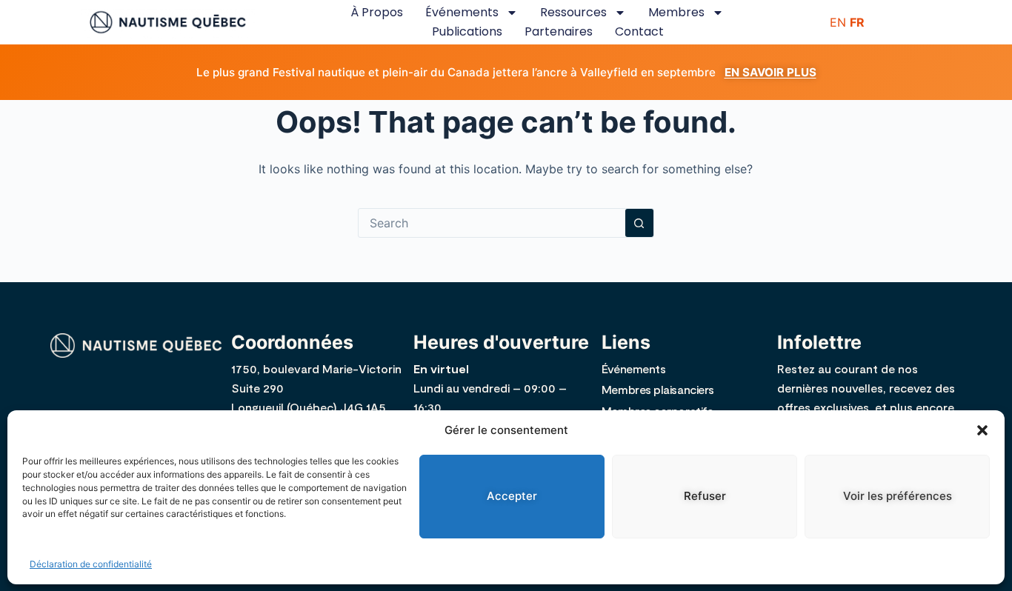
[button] (982, 430)
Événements (462, 12)
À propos (376, 12)
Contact (639, 31)
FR (857, 22)
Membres (676, 12)
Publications (467, 31)
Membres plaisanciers (658, 389)
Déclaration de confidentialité (91, 564)
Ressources (573, 12)
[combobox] (492, 223)
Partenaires (559, 31)
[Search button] (639, 223)
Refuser (705, 496)
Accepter (512, 496)
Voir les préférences (897, 496)
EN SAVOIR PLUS (770, 72)
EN (838, 22)
